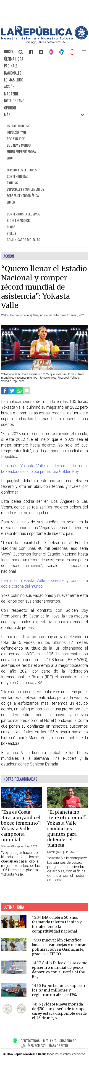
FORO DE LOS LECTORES (22, 170)
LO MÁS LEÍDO (13, 80)
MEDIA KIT (49, 1040)
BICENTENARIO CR (18, 220)
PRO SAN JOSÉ (16, 138)
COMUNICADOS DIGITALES (23, 239)
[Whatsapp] (19, 390)
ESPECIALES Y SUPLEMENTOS (25, 189)
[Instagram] (51, 52)
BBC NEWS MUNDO (19, 145)
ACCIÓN (9, 86)
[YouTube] (72, 52)
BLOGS (11, 226)
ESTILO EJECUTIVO (18, 125)
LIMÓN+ (12, 202)
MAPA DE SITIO (58, 1045)
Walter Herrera (10, 315)
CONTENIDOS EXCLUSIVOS (23, 214)
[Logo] (44, 38)
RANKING (12, 182)
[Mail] (27, 390)
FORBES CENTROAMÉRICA (23, 195)
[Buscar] (21, 52)
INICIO (8, 51)
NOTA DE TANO (14, 100)
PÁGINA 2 (10, 66)
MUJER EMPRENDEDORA (21, 151)
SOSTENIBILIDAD (18, 176)
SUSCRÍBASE (67, 1040)
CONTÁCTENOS (30, 1040)
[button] (84, 52)
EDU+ (10, 158)
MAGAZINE (11, 94)
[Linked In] (61, 52)
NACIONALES (12, 73)
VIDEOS (11, 233)
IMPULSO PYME (16, 132)
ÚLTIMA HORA (13, 59)
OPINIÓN (10, 108)
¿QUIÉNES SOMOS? (33, 1045)
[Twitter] (41, 52)
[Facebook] (31, 52)
